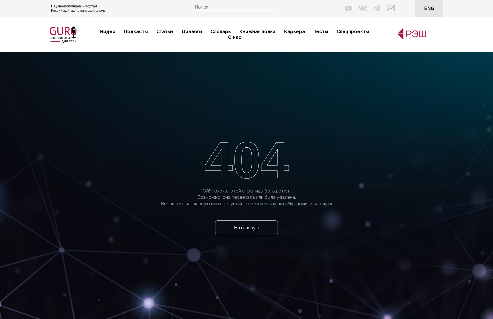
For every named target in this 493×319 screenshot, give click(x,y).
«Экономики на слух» (308, 203)
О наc (234, 37)
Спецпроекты (353, 31)
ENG (429, 8)
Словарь (221, 31)
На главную (246, 227)
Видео (108, 31)
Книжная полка (257, 31)
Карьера (294, 31)
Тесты (321, 31)
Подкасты (136, 31)
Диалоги (191, 31)
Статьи (164, 31)
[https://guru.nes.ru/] (410, 39)
